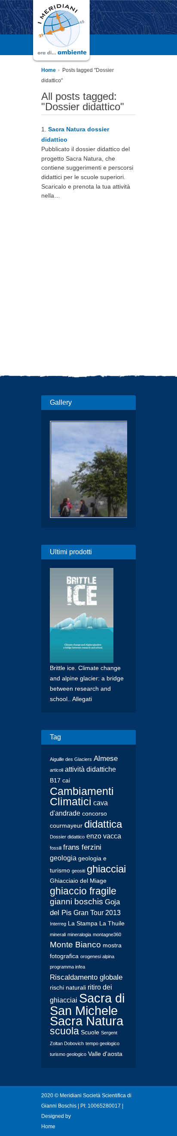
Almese (106, 758)
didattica (103, 824)
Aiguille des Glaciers (71, 759)
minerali (58, 934)
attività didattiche (90, 769)
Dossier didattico (67, 836)
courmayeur (66, 826)
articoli (56, 770)
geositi (78, 870)
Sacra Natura (86, 1021)
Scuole (90, 1032)
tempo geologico (102, 1043)
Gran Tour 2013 (97, 912)
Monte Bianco (75, 944)
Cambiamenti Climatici (82, 796)
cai (66, 780)
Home (48, 70)
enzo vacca (103, 836)
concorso (94, 813)
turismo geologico (68, 1054)
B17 (55, 780)
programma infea (67, 966)
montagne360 (107, 934)
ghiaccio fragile (83, 891)
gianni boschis (76, 901)
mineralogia (79, 934)
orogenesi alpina (97, 956)
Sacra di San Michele (87, 1004)
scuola (64, 1031)
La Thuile (112, 923)
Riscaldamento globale (86, 977)
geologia (63, 858)
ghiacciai (106, 869)
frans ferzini (82, 847)
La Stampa (83, 923)
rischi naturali (68, 987)
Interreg (58, 923)
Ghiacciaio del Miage (78, 881)
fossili (55, 847)
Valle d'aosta (105, 1054)
